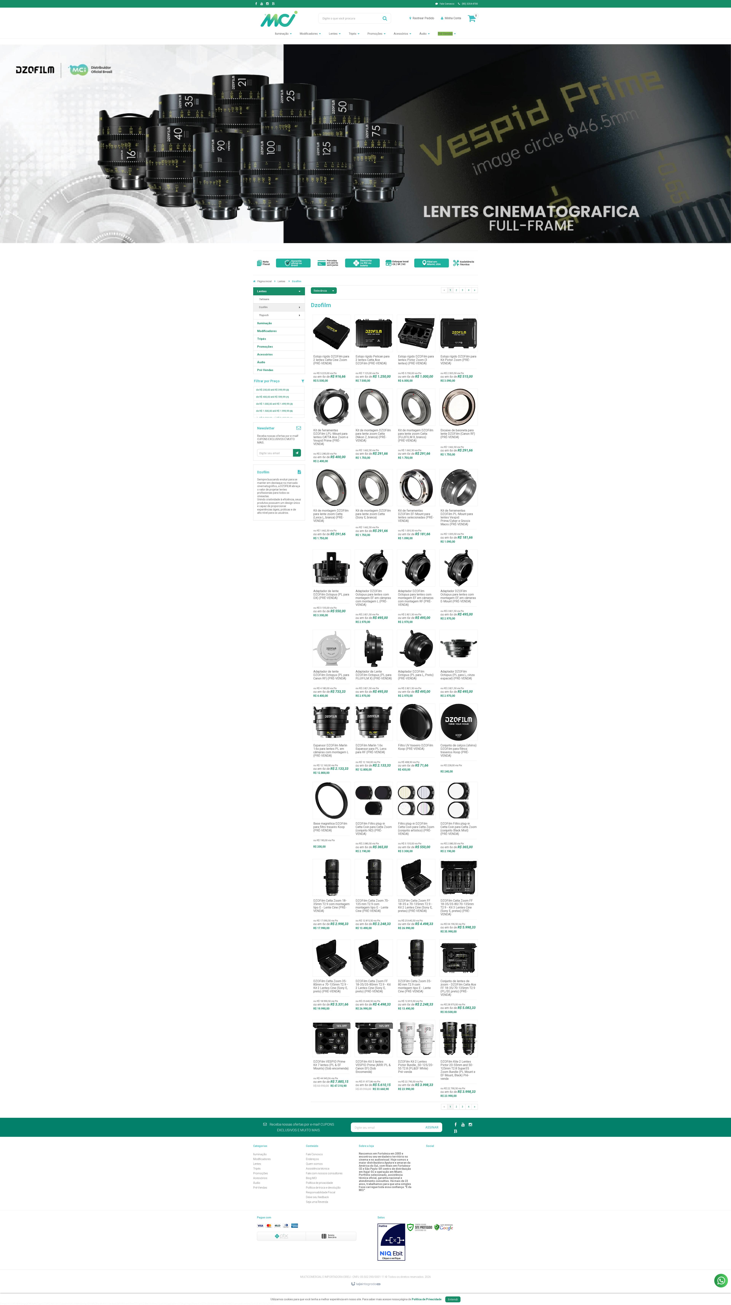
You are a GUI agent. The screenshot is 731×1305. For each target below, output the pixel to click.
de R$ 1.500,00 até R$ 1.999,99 (274, 410)
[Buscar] (385, 18)
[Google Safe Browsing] (443, 1227)
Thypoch (264, 315)
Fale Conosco (447, 3)
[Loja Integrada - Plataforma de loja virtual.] (365, 1284)
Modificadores (262, 1159)
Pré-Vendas (260, 1187)
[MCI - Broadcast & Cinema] (279, 18)
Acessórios (260, 1178)
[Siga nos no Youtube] (262, 4)
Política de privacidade (319, 1182)
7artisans (264, 299)
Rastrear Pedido (423, 18)
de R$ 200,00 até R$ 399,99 (272, 389)
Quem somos (314, 1163)
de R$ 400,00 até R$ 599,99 (272, 396)
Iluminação (260, 1154)
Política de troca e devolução (323, 1187)
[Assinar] (297, 453)
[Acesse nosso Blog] (273, 4)
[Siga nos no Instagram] (267, 4)
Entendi (453, 1299)
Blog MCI (311, 1178)
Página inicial (264, 281)
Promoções (260, 1173)
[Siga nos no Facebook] (256, 4)
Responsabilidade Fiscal (320, 1192)
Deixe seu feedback (317, 1197)
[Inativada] (391, 1242)
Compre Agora (331, 349)
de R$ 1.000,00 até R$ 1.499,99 (274, 403)
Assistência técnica (317, 1168)
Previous (239, 144)
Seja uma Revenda (317, 1201)
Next (492, 144)
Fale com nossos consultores (324, 1173)
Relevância (320, 290)
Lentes (281, 281)
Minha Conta (453, 18)
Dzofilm (263, 307)
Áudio (256, 1182)
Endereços (312, 1159)
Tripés (257, 1168)
